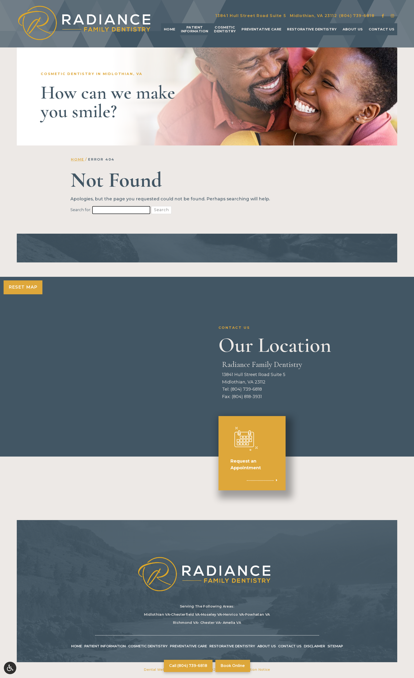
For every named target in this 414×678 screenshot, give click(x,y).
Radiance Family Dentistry (262, 364)
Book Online (233, 665)
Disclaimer (314, 646)
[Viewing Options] (10, 667)
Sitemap (335, 646)
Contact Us (382, 29)
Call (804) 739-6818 (188, 665)
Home (169, 29)
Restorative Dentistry (312, 29)
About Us (353, 29)
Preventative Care (261, 29)
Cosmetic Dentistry (147, 646)
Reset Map (23, 287)
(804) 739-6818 (356, 15)
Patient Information (105, 646)
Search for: (80, 210)
